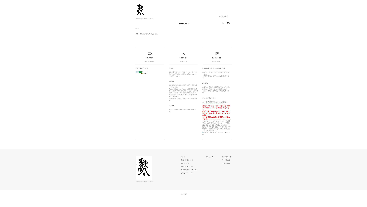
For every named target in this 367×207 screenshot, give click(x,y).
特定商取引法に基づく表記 (189, 170)
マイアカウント (223, 16)
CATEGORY (183, 23)
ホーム (137, 28)
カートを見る (226, 160)
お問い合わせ (226, 163)
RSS (207, 157)
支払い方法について (187, 166)
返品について (185, 163)
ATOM (211, 157)
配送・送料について (187, 160)
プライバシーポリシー (187, 173)
